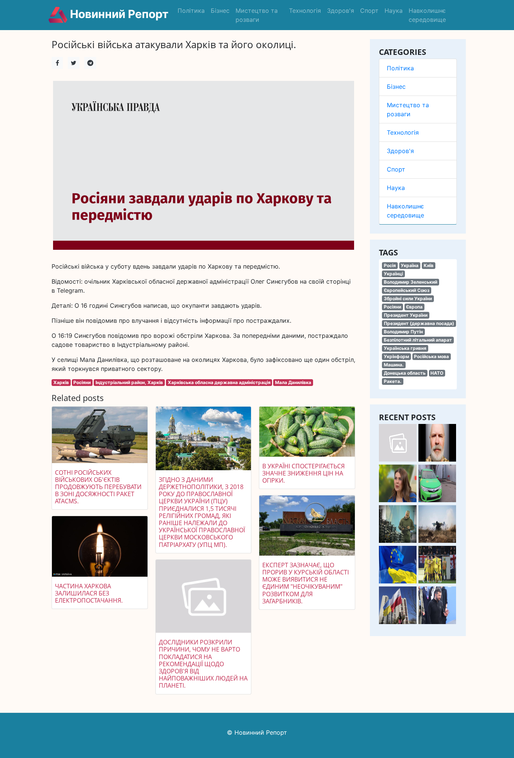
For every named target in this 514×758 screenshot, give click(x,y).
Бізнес (220, 10)
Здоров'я (340, 10)
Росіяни (392, 307)
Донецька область (405, 373)
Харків (61, 382)
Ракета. (392, 381)
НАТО (436, 373)
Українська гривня (405, 348)
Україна (409, 265)
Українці (393, 273)
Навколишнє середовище (427, 15)
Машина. (394, 365)
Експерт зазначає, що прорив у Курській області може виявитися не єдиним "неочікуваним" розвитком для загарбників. (305, 583)
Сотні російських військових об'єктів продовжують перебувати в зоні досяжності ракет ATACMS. (98, 487)
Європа (414, 307)
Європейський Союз (406, 290)
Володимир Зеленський (410, 282)
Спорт (369, 10)
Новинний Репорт (118, 14)
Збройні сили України (408, 298)
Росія (390, 265)
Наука (394, 10)
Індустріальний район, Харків (129, 382)
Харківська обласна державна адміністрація (219, 382)
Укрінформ (396, 356)
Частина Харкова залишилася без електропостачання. (89, 593)
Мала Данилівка (293, 382)
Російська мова (431, 356)
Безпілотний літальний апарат (418, 340)
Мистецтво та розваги (257, 15)
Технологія (305, 10)
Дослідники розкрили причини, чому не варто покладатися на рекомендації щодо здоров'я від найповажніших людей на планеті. (203, 664)
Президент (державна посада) (419, 323)
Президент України (405, 315)
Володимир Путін (403, 331)
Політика (191, 10)
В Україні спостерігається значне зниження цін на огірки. (303, 473)
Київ (428, 265)
